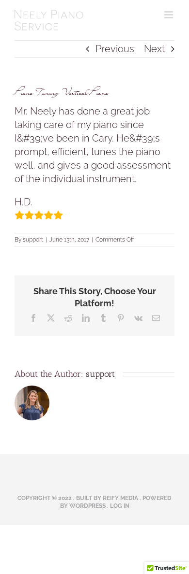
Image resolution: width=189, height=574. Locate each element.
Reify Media (120, 498)
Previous (114, 49)
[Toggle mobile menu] (169, 15)
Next (154, 49)
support (33, 239)
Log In (119, 505)
